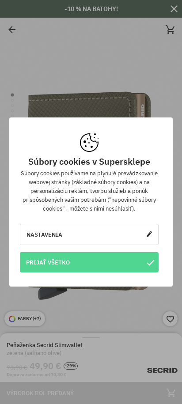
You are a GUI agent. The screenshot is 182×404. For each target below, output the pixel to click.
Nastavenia (44, 234)
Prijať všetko (48, 262)
